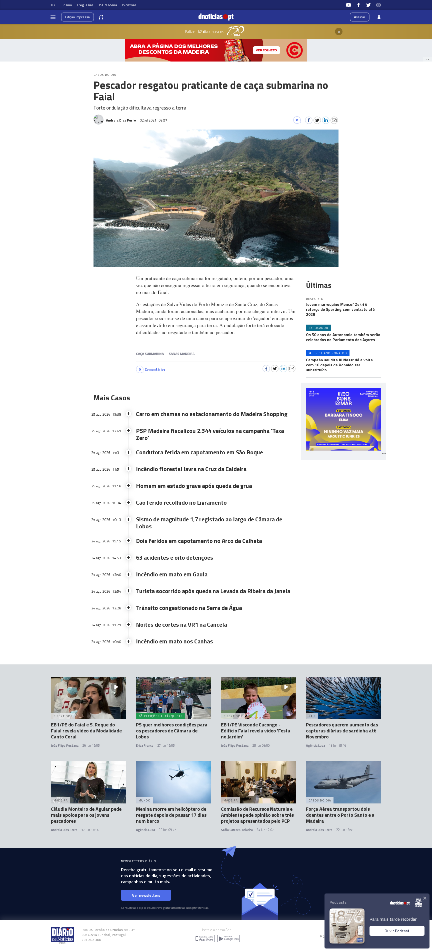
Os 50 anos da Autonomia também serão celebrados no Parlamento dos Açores (343, 337)
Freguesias (85, 5)
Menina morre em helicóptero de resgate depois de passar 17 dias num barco (171, 815)
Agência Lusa (315, 745)
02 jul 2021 (153, 120)
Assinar (359, 17)
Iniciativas (129, 5)
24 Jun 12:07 (265, 829)
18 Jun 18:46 (337, 745)
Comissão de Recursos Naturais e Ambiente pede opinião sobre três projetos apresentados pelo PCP (257, 815)
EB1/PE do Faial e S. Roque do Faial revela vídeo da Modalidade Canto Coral (86, 730)
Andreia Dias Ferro (64, 829)
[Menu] (53, 17)
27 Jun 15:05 (165, 745)
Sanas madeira (181, 353)
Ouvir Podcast (397, 931)
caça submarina (150, 353)
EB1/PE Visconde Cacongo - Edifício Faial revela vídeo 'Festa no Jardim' (255, 730)
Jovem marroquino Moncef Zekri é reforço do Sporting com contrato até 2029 (340, 309)
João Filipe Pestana (64, 745)
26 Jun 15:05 (91, 745)
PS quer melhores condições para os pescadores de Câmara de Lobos (172, 730)
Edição (77, 17)
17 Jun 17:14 (89, 829)
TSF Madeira (107, 5)
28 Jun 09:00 (261, 745)
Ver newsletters (146, 895)
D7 (53, 5)
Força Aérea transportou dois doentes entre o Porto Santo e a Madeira (340, 815)
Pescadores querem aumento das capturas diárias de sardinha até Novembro (342, 730)
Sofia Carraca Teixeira (237, 829)
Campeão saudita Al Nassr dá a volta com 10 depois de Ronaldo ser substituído (339, 365)
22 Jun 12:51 (345, 829)
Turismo (66, 5)
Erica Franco (145, 745)
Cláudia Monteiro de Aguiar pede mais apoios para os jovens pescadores (86, 815)
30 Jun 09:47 (167, 829)
